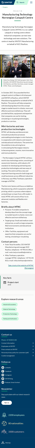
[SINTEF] (7, 2)
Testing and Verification (10, 318)
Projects (5, 7)
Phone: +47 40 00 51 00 (9, 340)
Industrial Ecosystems (9, 304)
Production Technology (10, 314)
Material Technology (9, 309)
